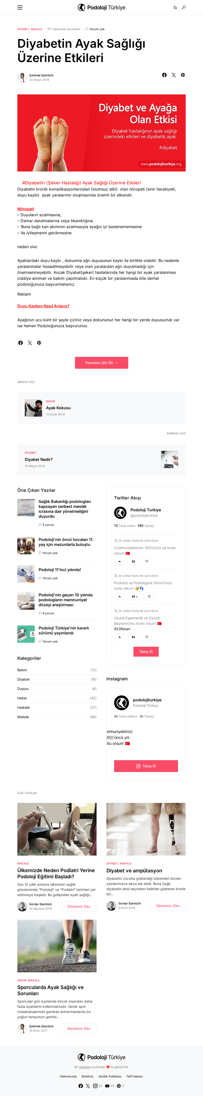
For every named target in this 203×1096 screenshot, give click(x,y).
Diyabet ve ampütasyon (134, 871)
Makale (36, 29)
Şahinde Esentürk (41, 75)
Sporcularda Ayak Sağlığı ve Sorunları (50, 990)
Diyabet (23, 29)
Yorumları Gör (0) (99, 363)
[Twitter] (88, 1086)
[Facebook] (80, 1086)
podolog (84, 1067)
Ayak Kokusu (58, 407)
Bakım (50, 401)
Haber (22, 698)
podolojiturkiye (147, 699)
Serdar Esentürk (40, 904)
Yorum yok (97, 29)
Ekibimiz (88, 1076)
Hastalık (23, 707)
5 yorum (48, 525)
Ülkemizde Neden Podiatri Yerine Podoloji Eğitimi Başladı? (56, 873)
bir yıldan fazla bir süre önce (138, 540)
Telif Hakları (134, 1076)
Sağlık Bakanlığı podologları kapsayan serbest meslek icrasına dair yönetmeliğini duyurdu (65, 509)
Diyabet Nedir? (39, 459)
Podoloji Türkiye (145, 705)
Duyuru (23, 689)
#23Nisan (122, 629)
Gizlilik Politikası (110, 1076)
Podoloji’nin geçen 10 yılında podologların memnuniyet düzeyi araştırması (66, 599)
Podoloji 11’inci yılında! (60, 569)
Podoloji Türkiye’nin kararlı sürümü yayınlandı (64, 630)
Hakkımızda (68, 1076)
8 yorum (48, 613)
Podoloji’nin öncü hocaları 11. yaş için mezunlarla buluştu (66, 542)
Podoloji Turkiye (145, 509)
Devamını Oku (78, 906)
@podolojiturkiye (144, 515)
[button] (19, 7)
